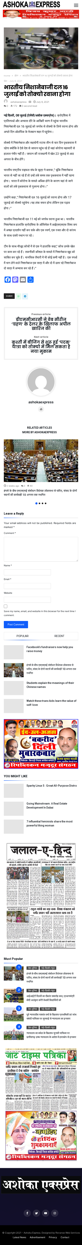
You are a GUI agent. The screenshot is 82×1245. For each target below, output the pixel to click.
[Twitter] (36, 1213)
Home (7, 75)
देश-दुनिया (56, 480)
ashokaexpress (18, 101)
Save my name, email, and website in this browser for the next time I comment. (40, 613)
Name (8, 565)
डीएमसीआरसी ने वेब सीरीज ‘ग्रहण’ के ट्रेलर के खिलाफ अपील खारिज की (41, 322)
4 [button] (45, 503)
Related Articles (39, 427)
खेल (16, 75)
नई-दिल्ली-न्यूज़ (70, 480)
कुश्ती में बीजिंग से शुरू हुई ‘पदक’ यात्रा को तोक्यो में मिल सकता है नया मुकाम (41, 345)
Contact (65, 1237)
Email (7, 579)
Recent (59, 636)
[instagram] (54, 1213)
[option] (41, 468)
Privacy (53, 1237)
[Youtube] (45, 1213)
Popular (23, 636)
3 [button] (42, 503)
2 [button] (39, 503)
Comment (10, 533)
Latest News (19, 1237)
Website (8, 592)
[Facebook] (27, 1213)
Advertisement (37, 1237)
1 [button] (36, 503)
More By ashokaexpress (39, 432)
